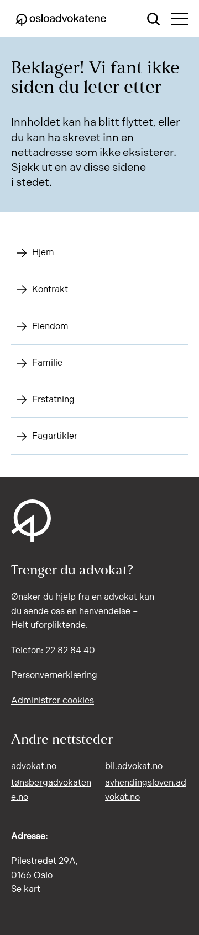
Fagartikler (54, 436)
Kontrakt (50, 289)
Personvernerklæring (54, 675)
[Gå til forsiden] (61, 18)
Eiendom (50, 326)
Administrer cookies (52, 700)
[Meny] (179, 19)
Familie (47, 362)
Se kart (25, 889)
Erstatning (53, 399)
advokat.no (33, 766)
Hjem (43, 252)
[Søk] (153, 19)
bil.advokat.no (134, 766)
